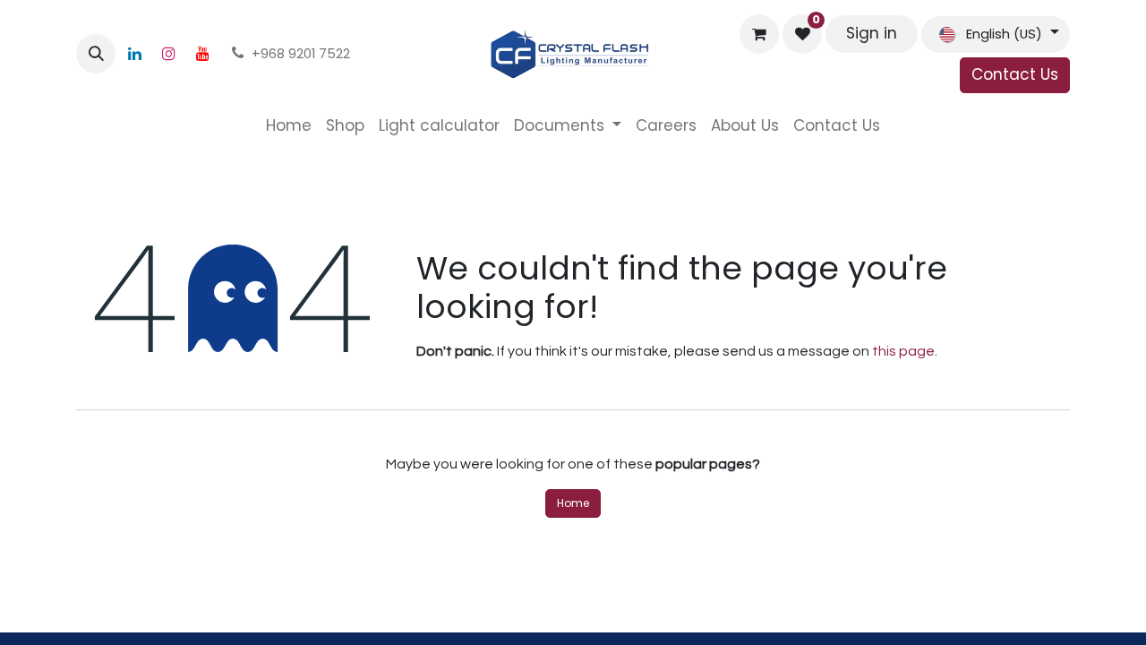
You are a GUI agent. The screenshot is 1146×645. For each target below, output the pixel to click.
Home (573, 503)
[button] (95, 53)
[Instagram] (168, 54)
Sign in (871, 33)
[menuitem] (289, 126)
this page (903, 351)
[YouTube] (202, 54)
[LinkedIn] (134, 54)
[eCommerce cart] (759, 34)
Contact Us (1014, 74)
